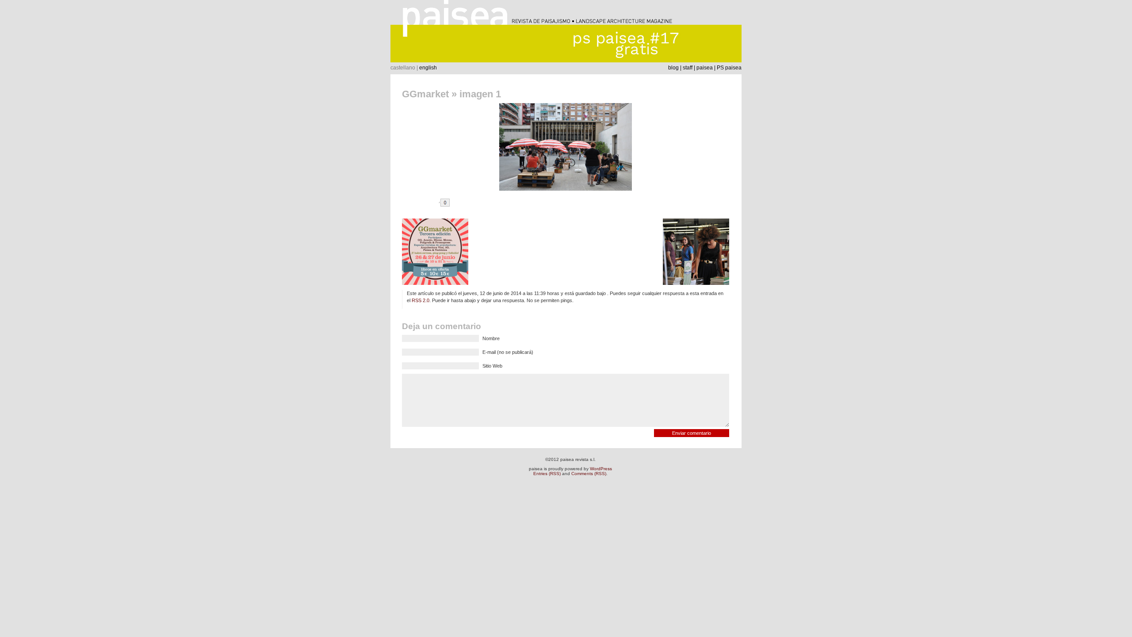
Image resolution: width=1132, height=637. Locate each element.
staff (687, 68)
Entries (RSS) (547, 473)
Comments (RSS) (588, 473)
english (428, 68)
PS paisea (729, 68)
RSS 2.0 (420, 300)
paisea (704, 68)
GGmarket (425, 94)
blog (673, 68)
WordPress (601, 468)
